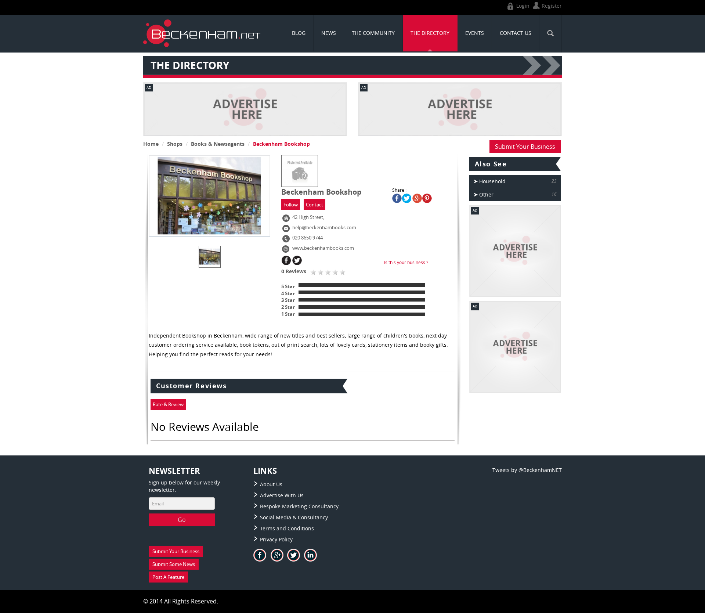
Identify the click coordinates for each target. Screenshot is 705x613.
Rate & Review (168, 404)
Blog (299, 32)
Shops (174, 143)
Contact (314, 204)
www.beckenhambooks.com (323, 248)
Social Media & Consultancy (294, 517)
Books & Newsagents (218, 143)
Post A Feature (168, 577)
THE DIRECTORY (430, 32)
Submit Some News (173, 564)
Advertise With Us (282, 495)
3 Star (288, 300)
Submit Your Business (525, 147)
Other (486, 194)
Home (151, 143)
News (328, 32)
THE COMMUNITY (373, 32)
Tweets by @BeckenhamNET (527, 469)
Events (474, 32)
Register (551, 5)
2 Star (288, 307)
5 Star (288, 286)
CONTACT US (515, 32)
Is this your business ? (406, 262)
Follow (290, 204)
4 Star (288, 293)
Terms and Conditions (287, 528)
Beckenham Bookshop (281, 143)
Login (522, 5)
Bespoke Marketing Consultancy (299, 506)
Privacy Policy (276, 539)
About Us (271, 484)
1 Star (288, 314)
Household (492, 181)
